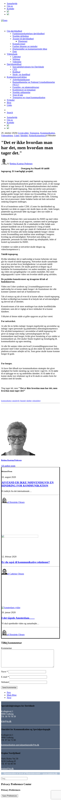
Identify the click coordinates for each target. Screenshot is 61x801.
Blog (9, 102)
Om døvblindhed (14, 31)
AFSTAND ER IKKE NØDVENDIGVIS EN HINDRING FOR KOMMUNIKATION (28, 484)
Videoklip (16, 61)
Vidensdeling (7, 135)
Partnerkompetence (37, 135)
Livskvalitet (23, 133)
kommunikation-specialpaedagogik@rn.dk (20, 745)
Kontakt (10, 8)
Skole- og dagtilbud (21, 74)
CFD (14, 69)
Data (14, 51)
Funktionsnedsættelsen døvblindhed (28, 33)
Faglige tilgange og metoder (24, 46)
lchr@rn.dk (6, 721)
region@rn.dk (7, 768)
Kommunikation (47, 133)
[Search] (14, 778)
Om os (10, 6)
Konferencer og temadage (24, 90)
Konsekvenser (18, 44)
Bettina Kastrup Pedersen (21, 163)
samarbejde (16, 400)
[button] (8, 11)
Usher (16, 135)
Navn (4, 671)
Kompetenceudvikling (17, 77)
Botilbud (16, 72)
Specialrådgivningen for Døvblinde (28, 67)
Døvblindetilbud (14, 64)
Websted (5, 682)
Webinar (16, 59)
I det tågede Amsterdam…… (18, 617)
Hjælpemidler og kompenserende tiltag (29, 49)
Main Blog (11, 695)
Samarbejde (12, 3)
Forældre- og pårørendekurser (25, 87)
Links (9, 105)
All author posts (8, 466)
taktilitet (29, 400)
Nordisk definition (20, 36)
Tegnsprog (34, 133)
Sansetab (23, 400)
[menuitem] (33, 3)
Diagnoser (22, 41)
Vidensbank (12, 54)
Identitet (24, 135)
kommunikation (6, 400)
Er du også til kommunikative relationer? (26, 562)
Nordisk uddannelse (21, 92)
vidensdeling (36, 400)
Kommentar (6, 648)
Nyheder (11, 100)
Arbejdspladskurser (21, 79)
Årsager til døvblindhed (23, 38)
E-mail (5, 677)
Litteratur (16, 56)
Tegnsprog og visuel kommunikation (28, 97)
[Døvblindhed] (30, 22)
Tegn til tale (17, 95)
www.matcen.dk (50, 773)
